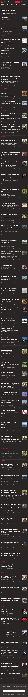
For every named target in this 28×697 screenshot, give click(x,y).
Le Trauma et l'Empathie (7, 265)
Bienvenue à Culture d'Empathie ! (10, 452)
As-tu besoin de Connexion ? (9, 288)
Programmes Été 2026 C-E (8, 27)
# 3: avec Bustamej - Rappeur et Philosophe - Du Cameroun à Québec (9, 652)
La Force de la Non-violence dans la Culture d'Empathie (10, 412)
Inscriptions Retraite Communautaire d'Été (7, 351)
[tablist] (9, 13)
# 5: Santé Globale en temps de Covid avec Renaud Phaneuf (9, 631)
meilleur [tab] (8, 13)
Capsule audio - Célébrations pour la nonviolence (10, 114)
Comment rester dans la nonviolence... (7, 49)
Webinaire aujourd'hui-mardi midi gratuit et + (11, 244)
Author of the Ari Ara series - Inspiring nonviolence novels (9, 229)
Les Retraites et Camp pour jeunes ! (9, 165)
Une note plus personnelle (8, 101)
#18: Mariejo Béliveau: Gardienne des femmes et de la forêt (10, 476)
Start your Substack (10, 691)
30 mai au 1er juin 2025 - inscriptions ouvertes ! (9, 155)
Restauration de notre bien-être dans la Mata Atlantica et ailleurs (9, 385)
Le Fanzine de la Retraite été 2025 (10, 39)
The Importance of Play (7, 372)
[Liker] (2, 208)
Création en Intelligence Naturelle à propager (9, 41)
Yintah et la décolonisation (8, 276)
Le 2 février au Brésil (5, 404)
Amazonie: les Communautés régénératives (9, 241)
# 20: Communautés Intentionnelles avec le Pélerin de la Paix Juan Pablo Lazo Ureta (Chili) (10, 438)
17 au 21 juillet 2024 (5, 353)
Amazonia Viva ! (5, 338)
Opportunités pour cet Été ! (8, 140)
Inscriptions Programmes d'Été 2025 (9, 162)
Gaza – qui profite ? (6, 318)
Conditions (21, 686)
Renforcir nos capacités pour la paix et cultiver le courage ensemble (9, 82)
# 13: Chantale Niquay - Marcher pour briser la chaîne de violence (10, 543)
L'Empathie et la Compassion (9, 392)
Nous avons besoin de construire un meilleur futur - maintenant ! (10, 175)
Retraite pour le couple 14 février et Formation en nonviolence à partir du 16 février (10, 78)
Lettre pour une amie (5, 267)
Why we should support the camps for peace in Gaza (9, 331)
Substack (5, 694)
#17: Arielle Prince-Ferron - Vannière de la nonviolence (8, 491)
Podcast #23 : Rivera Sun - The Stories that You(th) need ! (9, 226)
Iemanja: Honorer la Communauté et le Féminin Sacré (10, 401)
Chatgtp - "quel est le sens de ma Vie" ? (10, 190)
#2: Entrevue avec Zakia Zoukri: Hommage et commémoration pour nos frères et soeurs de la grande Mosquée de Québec (10, 665)
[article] (14, 19)
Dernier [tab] (3, 13)
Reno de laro (9, 180)
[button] (2, 4)
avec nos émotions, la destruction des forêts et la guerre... (9, 52)
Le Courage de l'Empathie (8, 203)
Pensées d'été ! (5, 17)
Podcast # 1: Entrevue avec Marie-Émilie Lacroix (10, 674)
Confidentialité (15, 686)
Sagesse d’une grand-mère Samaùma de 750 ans (10, 365)
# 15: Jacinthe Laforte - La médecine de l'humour (8, 519)
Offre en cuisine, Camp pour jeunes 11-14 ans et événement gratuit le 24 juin (10, 142)
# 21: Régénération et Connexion (10, 383)
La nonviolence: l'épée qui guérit (8, 320)
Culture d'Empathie (9, 19)
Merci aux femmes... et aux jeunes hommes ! (10, 92)
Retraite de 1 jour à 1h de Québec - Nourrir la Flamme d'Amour (10, 66)
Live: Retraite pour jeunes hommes (10, 152)
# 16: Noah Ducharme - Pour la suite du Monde (11, 505)
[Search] (25, 13)
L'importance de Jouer (6, 374)
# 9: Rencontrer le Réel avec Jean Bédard (10, 588)
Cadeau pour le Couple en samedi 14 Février (10, 63)
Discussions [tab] (13, 13)
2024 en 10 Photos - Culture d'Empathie (9, 215)
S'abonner (18, 1)
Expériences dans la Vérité (7, 309)
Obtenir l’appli (20, 691)
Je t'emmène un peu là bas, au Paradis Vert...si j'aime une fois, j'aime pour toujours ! (11, 340)
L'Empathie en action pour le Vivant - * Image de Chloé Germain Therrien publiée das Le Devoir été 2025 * (10, 117)
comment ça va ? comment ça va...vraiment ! (11, 104)
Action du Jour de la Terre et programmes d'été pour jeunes (10, 178)
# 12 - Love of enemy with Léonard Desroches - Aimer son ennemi (10, 554)
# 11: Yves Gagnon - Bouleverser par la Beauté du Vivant (11, 565)
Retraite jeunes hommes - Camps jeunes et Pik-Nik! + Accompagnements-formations (10, 29)
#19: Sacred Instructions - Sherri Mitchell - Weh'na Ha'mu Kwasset (10, 465)
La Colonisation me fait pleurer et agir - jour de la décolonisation (11, 278)
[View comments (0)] (8, 21)
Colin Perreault (10, 456)
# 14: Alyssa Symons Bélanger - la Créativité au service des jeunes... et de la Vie (10, 531)
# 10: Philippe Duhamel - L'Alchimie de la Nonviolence (10, 576)
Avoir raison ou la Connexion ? (9, 307)
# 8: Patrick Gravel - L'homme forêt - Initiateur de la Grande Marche (11, 599)
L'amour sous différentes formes (8, 394)
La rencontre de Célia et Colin (9, 410)
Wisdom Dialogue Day (6, 301)
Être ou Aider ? (5, 362)
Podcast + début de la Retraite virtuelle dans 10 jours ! (11, 442)
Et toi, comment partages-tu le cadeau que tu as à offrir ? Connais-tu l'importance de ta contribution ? (11, 218)
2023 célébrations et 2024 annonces (8, 423)
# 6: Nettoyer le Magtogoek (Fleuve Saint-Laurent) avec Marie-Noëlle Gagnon (10, 620)
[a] (25, 50)
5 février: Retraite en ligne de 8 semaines (10, 205)
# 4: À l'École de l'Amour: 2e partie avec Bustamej (10, 643)
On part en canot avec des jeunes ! (8, 290)
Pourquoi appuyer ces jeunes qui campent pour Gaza (10, 327)
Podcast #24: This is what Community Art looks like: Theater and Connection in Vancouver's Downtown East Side (10, 126)
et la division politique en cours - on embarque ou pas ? (9, 193)
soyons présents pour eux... (7, 95)
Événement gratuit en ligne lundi (10, 299)
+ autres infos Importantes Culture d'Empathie (8, 426)
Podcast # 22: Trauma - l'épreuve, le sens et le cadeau (11, 252)
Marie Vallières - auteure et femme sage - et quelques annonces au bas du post (11, 255)
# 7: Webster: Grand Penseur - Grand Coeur (9, 610)
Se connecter (24, 1)
